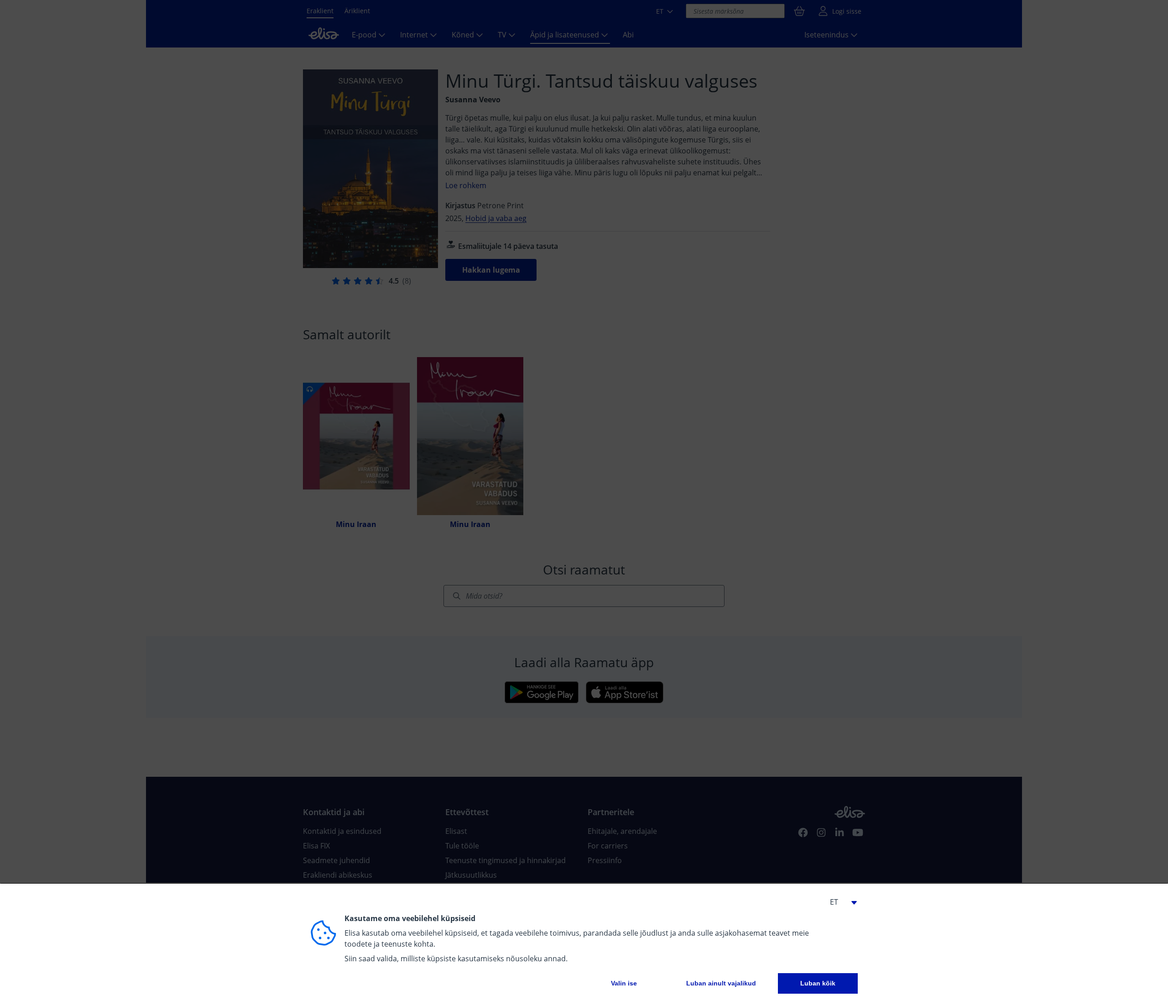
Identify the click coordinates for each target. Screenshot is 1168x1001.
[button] (839, 902)
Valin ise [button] (624, 983)
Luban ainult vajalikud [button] (721, 983)
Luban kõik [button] (817, 983)
